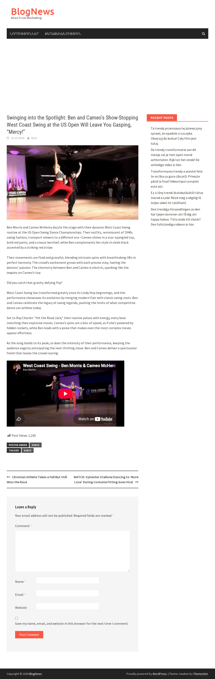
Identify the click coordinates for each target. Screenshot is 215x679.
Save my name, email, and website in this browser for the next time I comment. (71, 623)
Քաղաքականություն (63, 33)
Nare (34, 138)
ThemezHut (200, 674)
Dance (27, 450)
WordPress (160, 674)
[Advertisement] (107, 76)
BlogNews (32, 11)
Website (21, 607)
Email (20, 594)
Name (20, 581)
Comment (23, 526)
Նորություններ (24, 33)
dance (35, 445)
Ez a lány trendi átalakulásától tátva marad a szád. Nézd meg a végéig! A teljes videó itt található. (177, 198)
